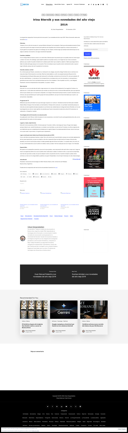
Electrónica (31, 417)
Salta (71, 216)
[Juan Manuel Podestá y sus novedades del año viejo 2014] (42, 274)
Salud (84, 421)
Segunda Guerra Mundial (26, 218)
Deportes (84, 414)
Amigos (39, 414)
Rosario (66, 216)
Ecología (97, 414)
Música (57, 14)
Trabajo (77, 425)
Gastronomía (50, 14)
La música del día (95, 417)
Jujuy (22, 216)
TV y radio (83, 14)
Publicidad (62, 421)
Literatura (25, 421)
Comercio (57, 414)
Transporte (83, 425)
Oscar (51, 216)
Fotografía (47, 417)
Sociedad (103, 421)
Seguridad (89, 421)
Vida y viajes (102, 425)
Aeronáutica (33, 414)
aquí (26, 39)
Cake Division (68, 398)
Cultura (24, 321)
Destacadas (91, 414)
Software (63, 14)
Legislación (103, 417)
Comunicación (72, 414)
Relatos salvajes (58, 216)
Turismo (76, 14)
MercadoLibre (28, 216)
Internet (67, 417)
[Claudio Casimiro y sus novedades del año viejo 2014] (29, 197)
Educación (24, 417)
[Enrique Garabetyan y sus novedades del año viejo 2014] (49, 197)
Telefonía (65, 321)
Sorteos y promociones (34, 425)
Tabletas (43, 425)
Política (56, 421)
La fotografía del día (75, 417)
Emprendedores (39, 417)
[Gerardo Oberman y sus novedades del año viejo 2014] (70, 197)
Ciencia (48, 414)
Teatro (70, 14)
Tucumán (36, 218)
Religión (79, 421)
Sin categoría (96, 421)
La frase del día (85, 417)
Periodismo (45, 421)
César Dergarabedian (58, 29)
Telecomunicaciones (63, 425)
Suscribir (87, 54)
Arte (43, 414)
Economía (103, 414)
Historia (61, 417)
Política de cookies (35, 430)
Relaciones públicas (71, 421)
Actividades (25, 414)
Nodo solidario (37, 421)
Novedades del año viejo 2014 (41, 216)
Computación (64, 414)
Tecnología (59, 321)
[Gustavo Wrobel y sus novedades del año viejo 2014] (86, 274)
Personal (51, 421)
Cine (43, 14)
